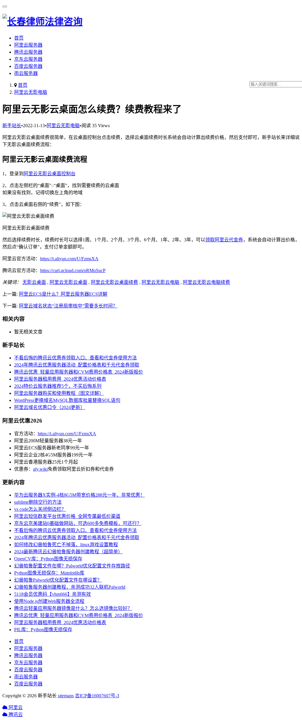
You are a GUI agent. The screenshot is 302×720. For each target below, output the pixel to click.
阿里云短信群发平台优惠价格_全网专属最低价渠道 (67, 516)
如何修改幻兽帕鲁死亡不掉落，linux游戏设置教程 (66, 544)
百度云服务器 (28, 66)
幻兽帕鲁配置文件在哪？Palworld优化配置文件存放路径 (72, 565)
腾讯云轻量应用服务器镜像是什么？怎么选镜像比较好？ (73, 608)
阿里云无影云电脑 (160, 282)
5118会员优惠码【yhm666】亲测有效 (52, 594)
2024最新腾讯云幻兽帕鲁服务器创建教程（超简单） (68, 551)
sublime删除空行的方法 (38, 502)
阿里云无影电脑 (30, 92)
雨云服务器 (26, 73)
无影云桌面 (34, 282)
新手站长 (11, 125)
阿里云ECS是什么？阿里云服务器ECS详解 (63, 294)
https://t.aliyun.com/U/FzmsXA (69, 258)
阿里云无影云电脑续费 (206, 282)
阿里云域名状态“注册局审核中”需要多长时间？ (68, 305)
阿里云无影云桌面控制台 (50, 173)
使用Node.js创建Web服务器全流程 (49, 601)
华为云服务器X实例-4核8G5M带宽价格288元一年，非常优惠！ (79, 495)
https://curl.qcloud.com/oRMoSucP (73, 270)
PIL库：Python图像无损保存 (43, 629)
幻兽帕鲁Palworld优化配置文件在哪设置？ (58, 579)
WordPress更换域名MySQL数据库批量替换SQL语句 (67, 400)
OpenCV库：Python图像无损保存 (48, 558)
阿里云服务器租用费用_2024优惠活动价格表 (60, 379)
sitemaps (66, 695)
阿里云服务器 (28, 45)
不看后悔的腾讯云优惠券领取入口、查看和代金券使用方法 (75, 357)
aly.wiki (40, 469)
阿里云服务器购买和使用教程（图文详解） (59, 393)
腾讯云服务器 (28, 52)
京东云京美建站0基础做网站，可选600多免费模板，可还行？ (78, 523)
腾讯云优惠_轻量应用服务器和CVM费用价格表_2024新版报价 (78, 371)
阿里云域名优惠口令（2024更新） (49, 407)
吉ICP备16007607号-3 (97, 695)
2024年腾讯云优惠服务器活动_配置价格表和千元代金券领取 (76, 364)
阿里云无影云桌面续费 (114, 282)
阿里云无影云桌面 (68, 282)
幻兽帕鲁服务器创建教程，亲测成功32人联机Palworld (69, 587)
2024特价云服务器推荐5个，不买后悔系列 (57, 386)
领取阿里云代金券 (224, 239)
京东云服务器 (28, 59)
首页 (19, 37)
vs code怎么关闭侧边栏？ (40, 509)
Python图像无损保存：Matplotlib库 (49, 572)
